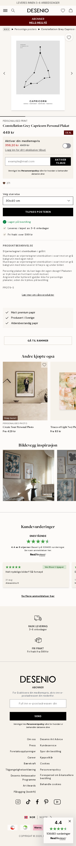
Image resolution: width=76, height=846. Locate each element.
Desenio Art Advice (51, 739)
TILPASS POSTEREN (38, 211)
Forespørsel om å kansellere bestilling (57, 777)
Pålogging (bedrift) (25, 791)
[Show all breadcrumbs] (6, 29)
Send (37, 716)
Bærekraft (30, 763)
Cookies (45, 763)
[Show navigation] (5, 10)
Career (32, 757)
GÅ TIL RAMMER (38, 340)
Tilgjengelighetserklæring (21, 769)
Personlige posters (26, 29)
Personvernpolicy (30, 170)
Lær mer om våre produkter (38, 294)
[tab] (12, 115)
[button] (58, 830)
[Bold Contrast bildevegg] (28, 475)
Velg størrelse (11, 194)
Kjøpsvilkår (46, 757)
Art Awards (29, 785)
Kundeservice (48, 745)
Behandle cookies (50, 784)
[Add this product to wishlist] (69, 37)
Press (32, 745)
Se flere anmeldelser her (37, 596)
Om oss (31, 739)
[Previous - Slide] (4, 73)
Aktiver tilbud (60, 161)
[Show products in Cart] (71, 10)
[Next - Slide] (72, 73)
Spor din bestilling (50, 751)
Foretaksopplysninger (23, 751)
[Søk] (13, 10)
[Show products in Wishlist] (63, 10)
